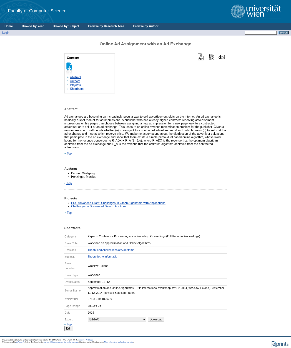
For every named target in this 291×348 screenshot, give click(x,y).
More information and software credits (118, 342)
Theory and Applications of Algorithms (111, 250)
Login (5, 32)
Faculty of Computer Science (37, 10)
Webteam (89, 340)
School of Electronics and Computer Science (61, 342)
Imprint (81, 340)
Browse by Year (33, 26)
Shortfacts (77, 88)
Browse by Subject (66, 26)
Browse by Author (145, 26)
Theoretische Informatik (102, 256)
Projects (75, 85)
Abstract (75, 77)
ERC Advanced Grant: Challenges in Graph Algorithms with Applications (118, 203)
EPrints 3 (19, 342)
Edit (68, 328)
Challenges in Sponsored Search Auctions (98, 206)
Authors (75, 81)
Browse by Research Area (106, 26)
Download (156, 319)
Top (69, 153)
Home (9, 26)
